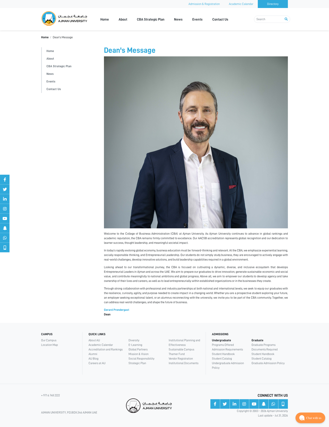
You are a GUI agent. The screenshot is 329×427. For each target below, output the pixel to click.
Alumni (93, 354)
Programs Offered (223, 344)
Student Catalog (222, 358)
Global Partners (138, 349)
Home (104, 19)
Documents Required (265, 349)
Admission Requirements (227, 349)
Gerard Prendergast (116, 309)
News (178, 19)
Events (197, 19)
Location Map (49, 344)
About (123, 19)
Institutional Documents (183, 363)
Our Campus (48, 340)
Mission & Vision (139, 354)
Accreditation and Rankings (106, 349)
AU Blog (93, 358)
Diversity (134, 340)
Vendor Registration (181, 358)
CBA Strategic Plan (150, 19)
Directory (273, 4)
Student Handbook (223, 354)
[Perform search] (286, 19)
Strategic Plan (137, 363)
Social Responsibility (141, 358)
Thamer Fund (177, 354)
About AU (94, 340)
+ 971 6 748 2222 (50, 395)
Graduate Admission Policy (268, 363)
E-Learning (135, 344)
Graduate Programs (263, 344)
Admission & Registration (204, 4)
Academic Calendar (241, 4)
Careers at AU (97, 363)
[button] (310, 418)
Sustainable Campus (181, 349)
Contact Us (220, 19)
